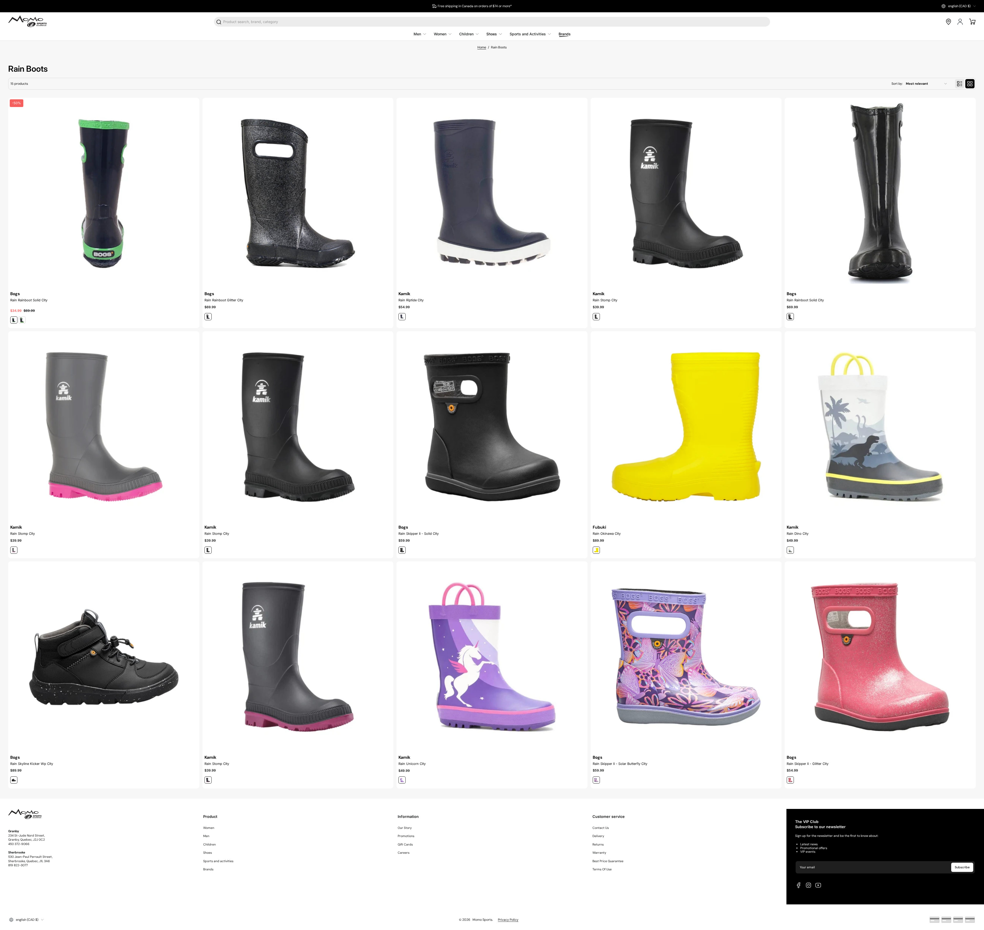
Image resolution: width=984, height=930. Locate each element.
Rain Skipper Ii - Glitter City (807, 764)
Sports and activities (218, 861)
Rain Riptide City (411, 300)
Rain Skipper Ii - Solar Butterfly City (620, 764)
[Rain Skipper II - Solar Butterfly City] (686, 656)
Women (208, 828)
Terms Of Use (602, 869)
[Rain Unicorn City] (492, 656)
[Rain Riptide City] (492, 193)
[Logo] (27, 21)
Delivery (598, 836)
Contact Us (600, 828)
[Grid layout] (970, 83)
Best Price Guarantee (607, 861)
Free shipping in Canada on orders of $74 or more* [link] (475, 6)
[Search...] (219, 22)
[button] (958, 6)
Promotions (406, 836)
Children (209, 844)
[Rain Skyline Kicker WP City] (103, 656)
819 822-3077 (18, 865)
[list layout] (959, 83)
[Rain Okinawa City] (686, 426)
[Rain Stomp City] (686, 193)
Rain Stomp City (605, 300)
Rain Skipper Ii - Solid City (418, 534)
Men (206, 836)
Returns (598, 844)
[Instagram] (808, 885)
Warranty (599, 853)
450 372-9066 (18, 844)
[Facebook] (799, 885)
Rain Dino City (797, 534)
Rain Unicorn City (412, 764)
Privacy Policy (508, 920)
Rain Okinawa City (607, 534)
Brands (208, 869)
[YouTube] (818, 885)
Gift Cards (405, 844)
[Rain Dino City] (880, 426)
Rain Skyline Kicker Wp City (31, 764)
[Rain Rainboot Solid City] (880, 193)
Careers (403, 853)
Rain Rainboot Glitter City (223, 300)
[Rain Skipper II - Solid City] (492, 426)
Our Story (405, 828)
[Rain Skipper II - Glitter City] (880, 656)
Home (481, 47)
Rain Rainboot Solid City (28, 300)
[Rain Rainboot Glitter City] (298, 193)
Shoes (207, 853)
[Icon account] (960, 22)
